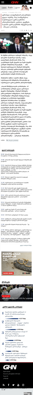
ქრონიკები (6, 282)
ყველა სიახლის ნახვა (26, 245)
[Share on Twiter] (24, 30)
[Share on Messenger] (22, 30)
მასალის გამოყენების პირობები (11, 373)
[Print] (31, 30)
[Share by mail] (26, 30)
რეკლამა (5, 376)
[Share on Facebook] (20, 30)
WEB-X (29, 388)
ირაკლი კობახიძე (13, 140)
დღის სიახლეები (8, 150)
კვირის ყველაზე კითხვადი (12, 307)
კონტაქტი (5, 378)
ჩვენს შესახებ (6, 371)
